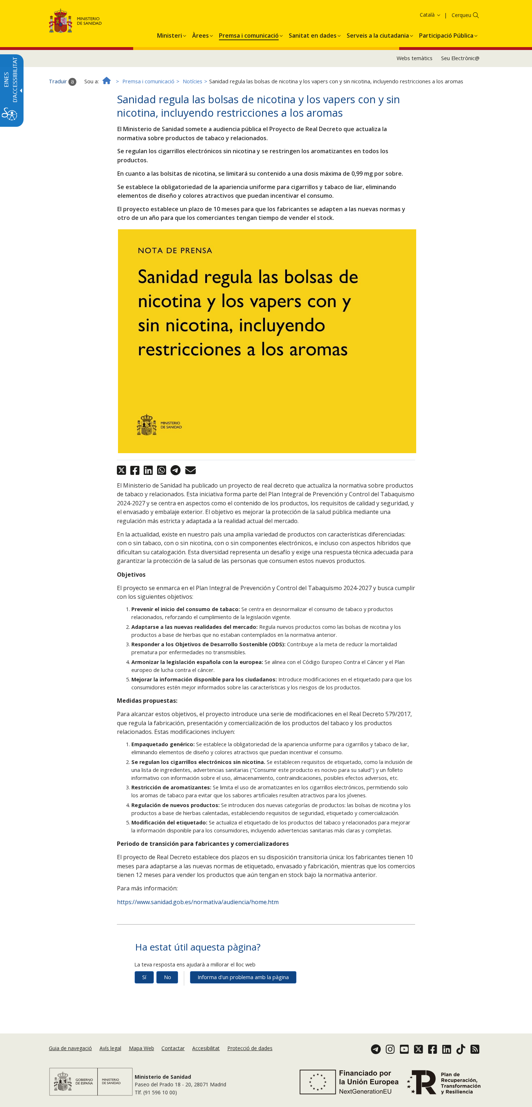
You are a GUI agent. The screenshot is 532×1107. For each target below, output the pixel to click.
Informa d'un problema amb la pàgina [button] (243, 977)
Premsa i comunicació (148, 81)
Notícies (192, 81)
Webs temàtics (414, 58)
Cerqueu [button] (461, 15)
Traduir (58, 81)
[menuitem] (169, 34)
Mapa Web (141, 1048)
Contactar (173, 1048)
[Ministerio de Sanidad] (75, 21)
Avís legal (110, 1048)
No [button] (167, 977)
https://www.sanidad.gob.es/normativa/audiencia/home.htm (198, 902)
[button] (416, 14)
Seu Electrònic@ (460, 58)
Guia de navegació (70, 1048)
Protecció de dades (250, 1048)
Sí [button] (144, 977)
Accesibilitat (206, 1048)
